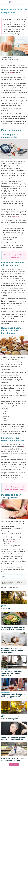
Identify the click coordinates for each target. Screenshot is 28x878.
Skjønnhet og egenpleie (7, 736)
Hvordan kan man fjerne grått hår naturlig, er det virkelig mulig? (13, 739)
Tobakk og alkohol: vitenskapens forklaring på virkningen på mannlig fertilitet (13, 696)
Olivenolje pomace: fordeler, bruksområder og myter (11, 718)
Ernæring (3, 605)
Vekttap (3, 626)
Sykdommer (4, 669)
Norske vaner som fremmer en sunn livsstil (12, 608)
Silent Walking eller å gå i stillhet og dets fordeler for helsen (13, 759)
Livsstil (2, 6)
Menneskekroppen (6, 692)
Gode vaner (4, 647)
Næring (3, 715)
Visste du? (8, 6)
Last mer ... (14, 764)
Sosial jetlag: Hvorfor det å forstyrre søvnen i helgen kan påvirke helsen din (12, 650)
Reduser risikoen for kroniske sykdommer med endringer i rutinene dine (12, 673)
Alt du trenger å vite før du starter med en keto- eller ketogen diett (13, 629)
